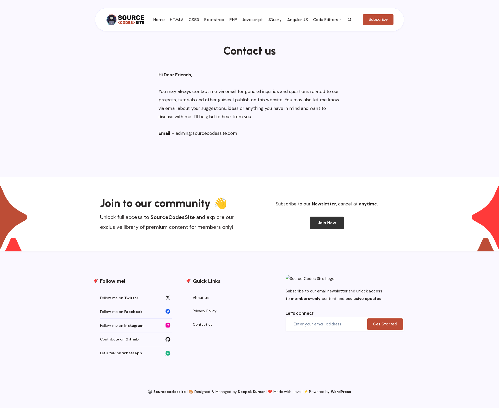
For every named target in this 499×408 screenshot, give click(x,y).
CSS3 (194, 19)
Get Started (385, 324)
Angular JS (297, 19)
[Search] (349, 19)
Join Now (327, 222)
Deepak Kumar (251, 391)
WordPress (341, 391)
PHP (233, 19)
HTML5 (176, 19)
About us (201, 297)
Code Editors (325, 19)
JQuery (275, 19)
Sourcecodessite (169, 391)
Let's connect (300, 313)
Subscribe (378, 19)
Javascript (252, 19)
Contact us (202, 324)
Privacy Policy (204, 311)
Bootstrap (214, 19)
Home (159, 19)
